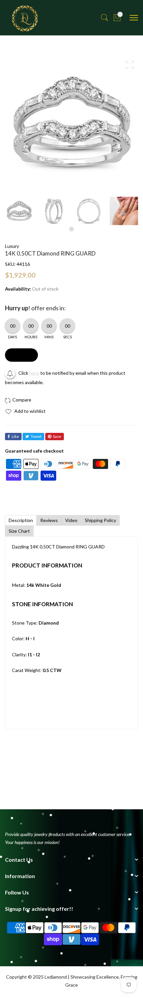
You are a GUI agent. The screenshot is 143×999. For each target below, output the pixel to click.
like (15, 436)
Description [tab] (21, 520)
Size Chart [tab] (19, 531)
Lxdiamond (56, 977)
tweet (36, 436)
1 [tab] (71, 229)
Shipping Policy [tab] (100, 520)
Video (71, 520)
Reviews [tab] (49, 520)
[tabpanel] (19, 211)
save (57, 436)
